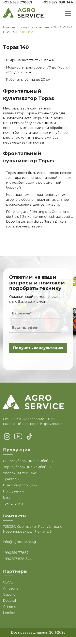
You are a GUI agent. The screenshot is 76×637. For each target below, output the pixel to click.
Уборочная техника (19, 473)
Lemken (9, 613)
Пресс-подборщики (20, 485)
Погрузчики (13, 491)
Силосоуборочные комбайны (28, 461)
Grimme (9, 607)
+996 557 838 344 (57, 2)
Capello (9, 594)
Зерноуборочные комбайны (27, 467)
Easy (6, 497)
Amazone (10, 588)
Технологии (13, 503)
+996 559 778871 (17, 2)
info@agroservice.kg (19, 542)
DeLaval (9, 601)
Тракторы (11, 479)
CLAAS (8, 582)
